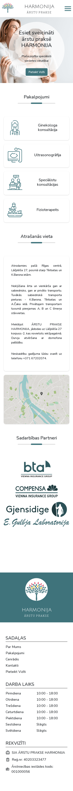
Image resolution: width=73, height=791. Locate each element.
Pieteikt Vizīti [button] (36, 72)
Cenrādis (12, 659)
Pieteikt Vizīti (16, 671)
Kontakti (12, 665)
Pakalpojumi (15, 653)
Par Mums (13, 647)
